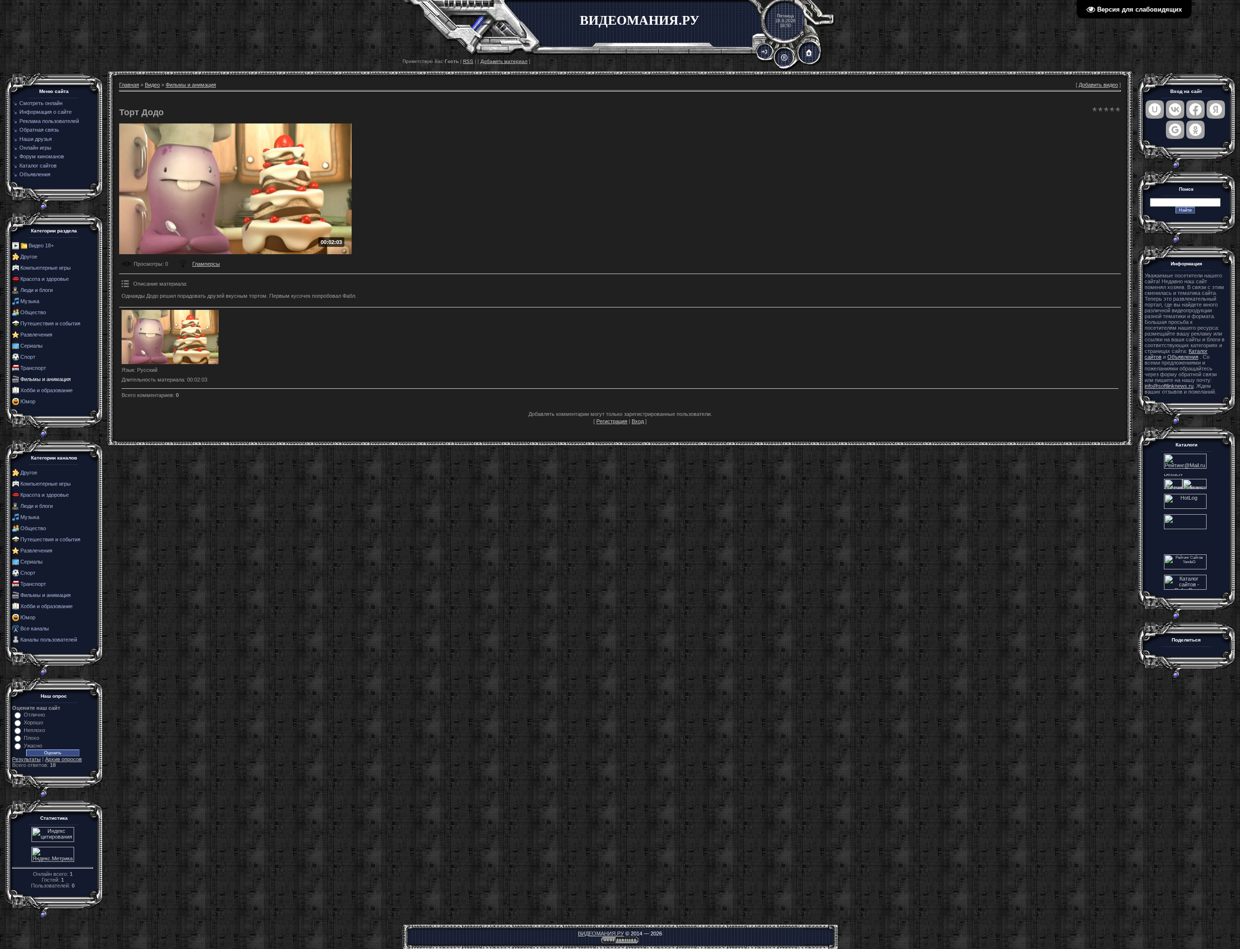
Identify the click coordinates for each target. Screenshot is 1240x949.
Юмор (27, 401)
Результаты (26, 759)
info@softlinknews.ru (1169, 386)
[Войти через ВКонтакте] (1175, 109)
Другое (28, 257)
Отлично (34, 715)
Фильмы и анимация (45, 379)
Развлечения (36, 334)
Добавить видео (1098, 85)
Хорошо (33, 722)
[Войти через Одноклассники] (1195, 130)
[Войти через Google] (1175, 130)
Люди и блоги (36, 290)
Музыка (29, 301)
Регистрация (611, 421)
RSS (468, 61)
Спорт (27, 357)
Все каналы (34, 628)
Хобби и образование (46, 390)
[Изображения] (170, 337)
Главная (129, 85)
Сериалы (31, 346)
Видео (152, 85)
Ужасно (33, 746)
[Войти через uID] (1155, 109)
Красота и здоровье (44, 279)
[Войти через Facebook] (1195, 109)
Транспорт (33, 368)
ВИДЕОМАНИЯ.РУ (601, 933)
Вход (638, 421)
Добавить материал (503, 61)
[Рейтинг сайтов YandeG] (1185, 568)
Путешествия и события (50, 323)
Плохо (31, 738)
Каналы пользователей (48, 640)
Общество (33, 312)
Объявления (1182, 357)
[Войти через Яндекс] (1216, 109)
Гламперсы (206, 264)
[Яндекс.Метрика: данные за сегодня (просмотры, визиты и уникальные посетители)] (52, 854)
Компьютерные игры (45, 268)
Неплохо (34, 730)
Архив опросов (63, 759)
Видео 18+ (41, 245)
